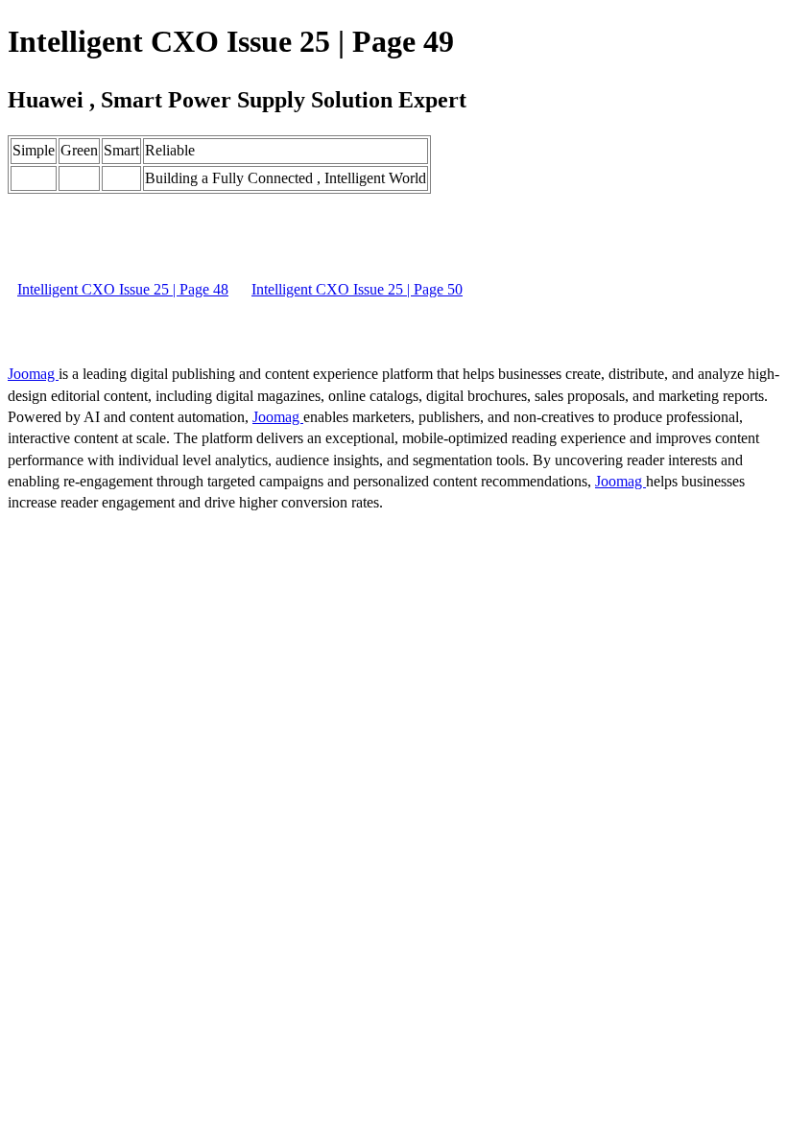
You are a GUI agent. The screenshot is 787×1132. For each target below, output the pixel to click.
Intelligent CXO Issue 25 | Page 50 (357, 289)
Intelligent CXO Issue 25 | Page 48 (122, 289)
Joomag (33, 374)
